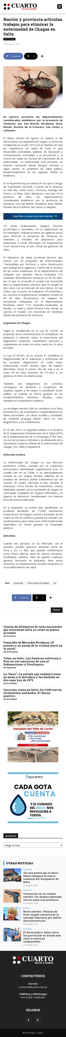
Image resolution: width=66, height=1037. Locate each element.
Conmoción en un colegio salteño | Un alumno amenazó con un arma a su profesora (42, 896)
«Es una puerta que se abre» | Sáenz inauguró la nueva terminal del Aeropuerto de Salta (41, 877)
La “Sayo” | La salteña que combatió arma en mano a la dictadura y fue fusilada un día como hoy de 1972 (32, 677)
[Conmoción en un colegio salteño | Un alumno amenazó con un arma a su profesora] (12, 896)
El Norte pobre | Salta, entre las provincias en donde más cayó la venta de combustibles (42, 937)
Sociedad (9, 39)
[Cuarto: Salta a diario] (24, 6)
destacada (18, 583)
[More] (42, 56)
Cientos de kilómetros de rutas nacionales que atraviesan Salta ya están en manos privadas (32, 630)
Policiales (12, 651)
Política (11, 636)
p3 (55, 583)
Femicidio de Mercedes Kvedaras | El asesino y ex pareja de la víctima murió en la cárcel (32, 645)
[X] (37, 1020)
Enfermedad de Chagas (38, 583)
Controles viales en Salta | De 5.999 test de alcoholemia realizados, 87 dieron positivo (32, 693)
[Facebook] (28, 1020)
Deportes (11, 667)
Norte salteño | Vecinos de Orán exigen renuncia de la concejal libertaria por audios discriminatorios (42, 916)
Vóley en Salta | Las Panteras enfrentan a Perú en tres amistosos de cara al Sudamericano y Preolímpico (32, 661)
